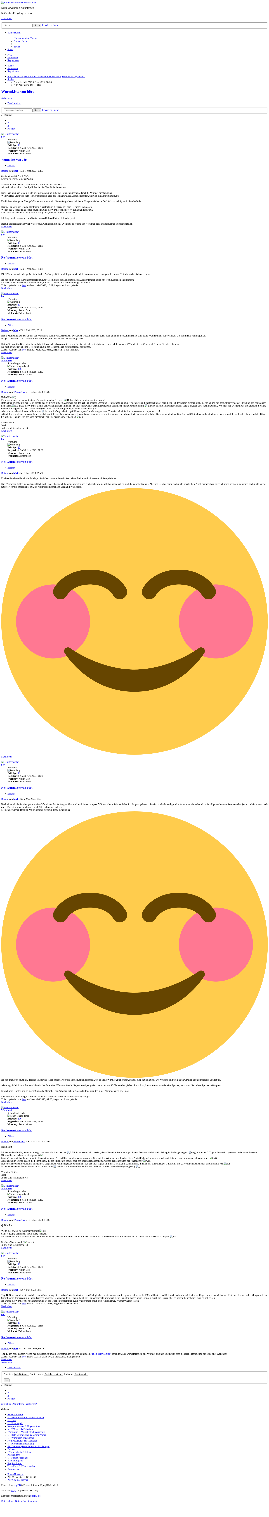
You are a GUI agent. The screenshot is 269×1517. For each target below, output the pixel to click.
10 (19, 145)
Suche (10, 65)
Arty (13, 1490)
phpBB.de (35, 1495)
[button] (11, 128)
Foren (10, 49)
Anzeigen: (9, 1374)
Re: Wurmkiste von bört (16, 257)
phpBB (17, 1485)
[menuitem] (26, 38)
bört (3, 136)
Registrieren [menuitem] (13, 60)
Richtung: (69, 1374)
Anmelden (12, 68)
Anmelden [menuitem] (12, 57)
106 (19, 369)
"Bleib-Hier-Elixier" (101, 1353)
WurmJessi (6, 360)
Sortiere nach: (37, 1374)
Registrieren (13, 71)
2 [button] (8, 123)
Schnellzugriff (14, 32)
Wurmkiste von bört (17, 91)
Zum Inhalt (6, 18)
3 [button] (8, 126)
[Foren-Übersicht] (18, 2)
